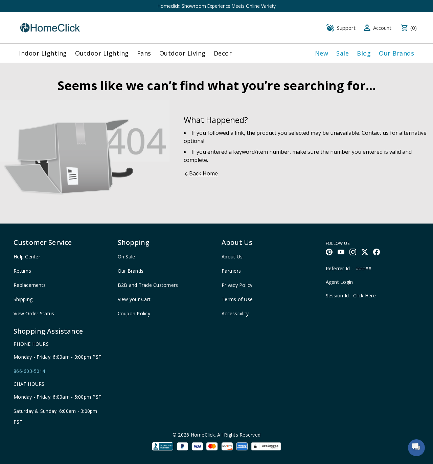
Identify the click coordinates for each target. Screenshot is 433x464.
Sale (342, 53)
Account (382, 27)
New (321, 53)
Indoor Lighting (43, 53)
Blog (364, 53)
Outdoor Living (182, 53)
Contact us (375, 132)
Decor (223, 53)
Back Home (203, 173)
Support (346, 27)
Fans (144, 53)
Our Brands (396, 53)
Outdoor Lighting (102, 53)
